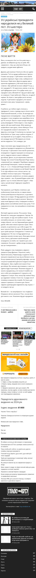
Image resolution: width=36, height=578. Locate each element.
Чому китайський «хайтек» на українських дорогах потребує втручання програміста (15, 450)
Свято (2, 565)
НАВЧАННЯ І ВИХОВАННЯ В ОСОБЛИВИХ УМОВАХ (4, 342)
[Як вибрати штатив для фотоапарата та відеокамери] (6, 520)
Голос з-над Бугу (9, 30)
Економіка (4, 553)
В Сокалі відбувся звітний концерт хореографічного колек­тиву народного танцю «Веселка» (17, 343)
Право (3, 568)
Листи (2, 562)
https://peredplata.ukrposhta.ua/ (18, 382)
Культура (4, 16)
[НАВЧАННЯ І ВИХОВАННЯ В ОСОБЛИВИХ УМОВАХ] (6, 335)
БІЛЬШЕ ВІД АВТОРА (24, 328)
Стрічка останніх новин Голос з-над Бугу (14, 438)
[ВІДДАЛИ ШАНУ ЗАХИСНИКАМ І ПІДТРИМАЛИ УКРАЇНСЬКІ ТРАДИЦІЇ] (29, 335)
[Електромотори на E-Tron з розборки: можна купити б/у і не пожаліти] (6, 529)
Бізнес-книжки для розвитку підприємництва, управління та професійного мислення (17, 475)
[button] (33, 9)
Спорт (2, 559)
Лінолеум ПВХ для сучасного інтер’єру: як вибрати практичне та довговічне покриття (16, 480)
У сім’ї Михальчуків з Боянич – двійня (9, 311)
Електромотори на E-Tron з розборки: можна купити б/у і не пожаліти (17, 445)
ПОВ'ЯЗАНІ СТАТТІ (11, 328)
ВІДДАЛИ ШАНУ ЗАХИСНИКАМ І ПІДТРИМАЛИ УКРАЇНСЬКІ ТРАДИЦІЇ (28, 343)
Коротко (3, 570)
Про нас (3, 430)
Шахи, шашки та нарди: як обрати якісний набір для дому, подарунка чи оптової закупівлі (18, 468)
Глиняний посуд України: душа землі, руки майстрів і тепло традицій (16, 454)
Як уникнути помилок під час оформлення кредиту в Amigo (16, 463)
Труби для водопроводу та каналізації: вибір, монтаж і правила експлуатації (17, 459)
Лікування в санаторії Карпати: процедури (13, 471)
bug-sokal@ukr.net (25, 506)
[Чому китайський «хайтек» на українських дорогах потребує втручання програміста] (6, 539)
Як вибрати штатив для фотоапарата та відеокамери (16, 442)
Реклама (3, 433)
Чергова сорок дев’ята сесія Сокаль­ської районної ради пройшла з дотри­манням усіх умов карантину (28, 316)
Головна (3, 13)
